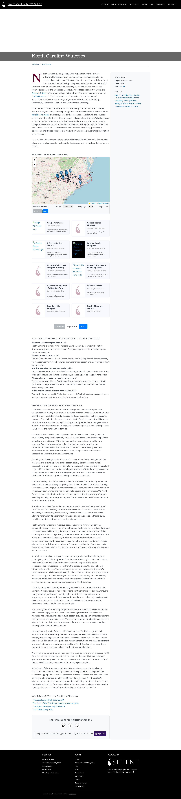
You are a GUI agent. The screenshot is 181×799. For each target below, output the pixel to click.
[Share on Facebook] (70, 725)
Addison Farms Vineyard (94, 224)
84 (124, 86)
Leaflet (92, 203)
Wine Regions (134, 4)
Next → (83, 326)
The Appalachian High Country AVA (48, 700)
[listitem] (51, 229)
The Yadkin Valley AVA (42, 709)
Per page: (82, 206)
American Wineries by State (51, 763)
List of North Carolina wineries (127, 98)
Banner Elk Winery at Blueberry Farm (97, 266)
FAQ (76, 766)
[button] (80, 177)
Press (77, 769)
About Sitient (79, 773)
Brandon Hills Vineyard (53, 307)
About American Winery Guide (85, 763)
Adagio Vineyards (55, 223)
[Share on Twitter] (63, 725)
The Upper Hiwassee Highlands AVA (48, 706)
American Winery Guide (25, 4)
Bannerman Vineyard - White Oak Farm (57, 286)
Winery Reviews (147, 4)
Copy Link (101, 734)
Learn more (72, 794)
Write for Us (79, 776)
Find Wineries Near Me (118, 4)
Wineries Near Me (48, 759)
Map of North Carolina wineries (127, 95)
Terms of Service (81, 783)
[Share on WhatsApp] (77, 725)
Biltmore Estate (39, 93)
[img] (71, 180)
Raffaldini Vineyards (40, 114)
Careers (77, 780)
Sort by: (58, 206)
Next (45, 211)
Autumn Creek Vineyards (94, 244)
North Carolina (46, 64)
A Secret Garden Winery (54, 244)
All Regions (35, 64)
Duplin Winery (38, 96)
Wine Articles (160, 4)
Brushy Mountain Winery (95, 307)
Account (171, 4)
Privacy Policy (79, 786)
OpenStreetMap (103, 203)
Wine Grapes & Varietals (50, 773)
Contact (77, 759)
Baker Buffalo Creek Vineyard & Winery (56, 266)
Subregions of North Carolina (126, 106)
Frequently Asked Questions (126, 100)
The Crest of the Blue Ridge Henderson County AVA (55, 703)
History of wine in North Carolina (128, 103)
